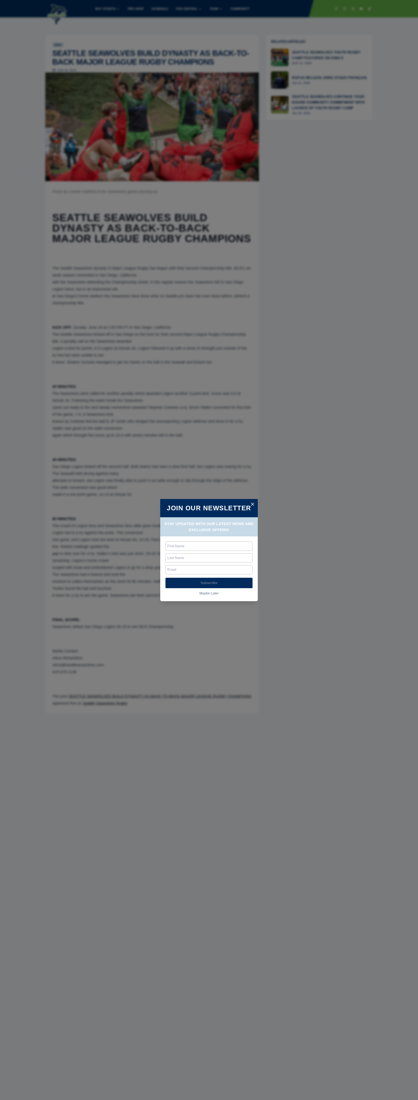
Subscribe (209, 583)
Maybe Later (209, 593)
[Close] (252, 504)
